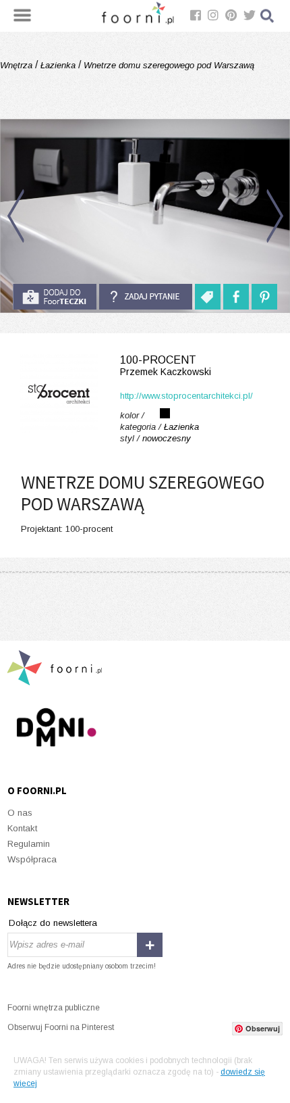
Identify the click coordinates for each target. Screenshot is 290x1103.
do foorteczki (54, 297)
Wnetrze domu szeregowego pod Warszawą (167, 65)
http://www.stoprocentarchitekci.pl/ (186, 396)
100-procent (165, 365)
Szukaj (268, 16)
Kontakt (22, 828)
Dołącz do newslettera (53, 923)
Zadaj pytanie (145, 297)
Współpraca (32, 859)
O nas (19, 813)
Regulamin (28, 844)
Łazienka (58, 65)
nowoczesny (166, 438)
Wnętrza (17, 65)
